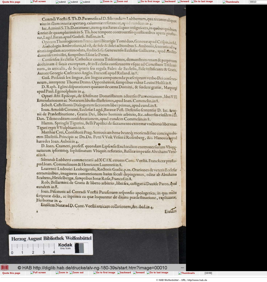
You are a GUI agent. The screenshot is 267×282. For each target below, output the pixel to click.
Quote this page (11, 2)
